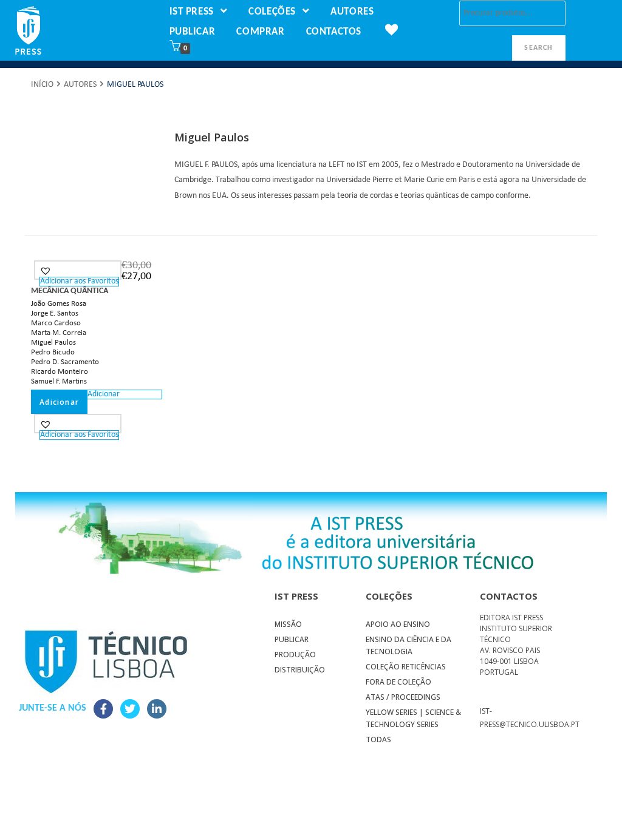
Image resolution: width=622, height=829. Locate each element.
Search (538, 48)
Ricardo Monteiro (59, 372)
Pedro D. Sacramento (65, 362)
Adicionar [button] (59, 402)
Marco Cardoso (56, 323)
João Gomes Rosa (58, 304)
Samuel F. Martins (59, 381)
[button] (47, 271)
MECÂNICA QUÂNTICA (69, 291)
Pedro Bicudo (53, 352)
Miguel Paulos (53, 343)
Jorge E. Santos (54, 313)
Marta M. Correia (58, 333)
